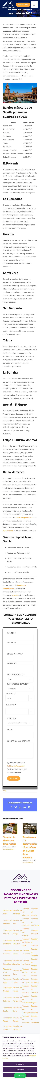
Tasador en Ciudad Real (26, 942)
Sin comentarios (8, 849)
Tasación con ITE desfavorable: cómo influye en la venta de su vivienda (30, 828)
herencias (15, 595)
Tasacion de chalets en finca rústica (10, 828)
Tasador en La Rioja (25, 972)
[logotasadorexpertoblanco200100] (8, 2)
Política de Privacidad (15, 766)
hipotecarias (8, 530)
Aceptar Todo (20, 1064)
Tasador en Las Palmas (34, 972)
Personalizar (20, 1069)
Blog (4, 790)
